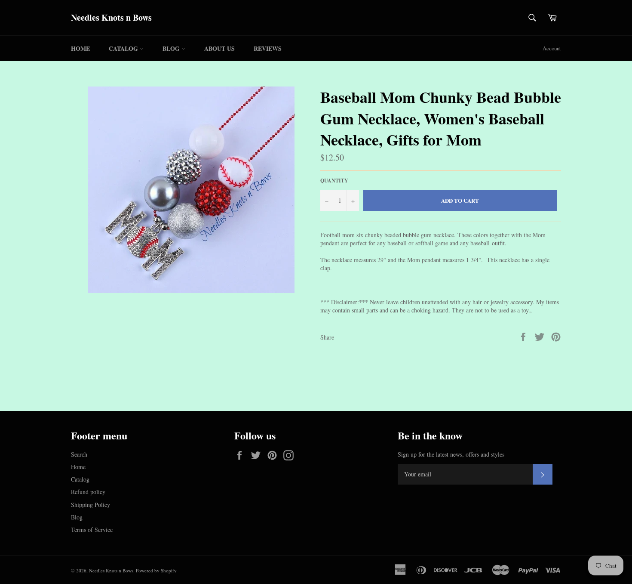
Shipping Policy (90, 505)
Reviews (268, 48)
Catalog (124, 48)
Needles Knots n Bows (111, 18)
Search (79, 454)
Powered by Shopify (156, 570)
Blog (172, 48)
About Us (219, 48)
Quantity (334, 180)
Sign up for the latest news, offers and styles (451, 454)
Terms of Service (92, 529)
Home (80, 48)
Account (552, 48)
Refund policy (88, 492)
